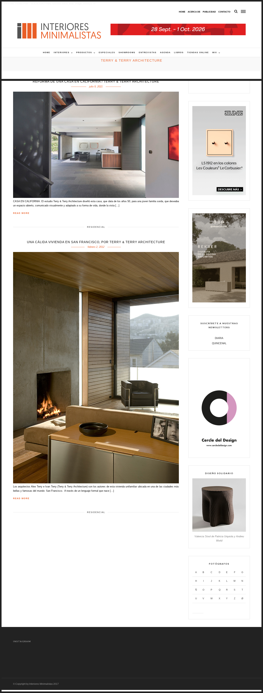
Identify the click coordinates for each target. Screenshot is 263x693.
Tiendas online (198, 52)
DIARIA (219, 338)
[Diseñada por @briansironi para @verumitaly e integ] (206, 656)
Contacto (224, 12)
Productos (84, 52)
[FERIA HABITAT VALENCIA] (178, 25)
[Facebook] (207, 85)
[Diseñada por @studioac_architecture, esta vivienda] (117, 656)
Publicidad (209, 12)
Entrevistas (148, 52)
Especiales (107, 52)
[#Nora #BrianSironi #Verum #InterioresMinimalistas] (236, 656)
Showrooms (127, 52)
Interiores (62, 52)
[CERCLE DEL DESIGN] (219, 451)
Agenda (165, 52)
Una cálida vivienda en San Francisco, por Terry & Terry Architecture (96, 242)
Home (182, 12)
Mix (214, 52)
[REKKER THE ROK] (219, 301)
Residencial (96, 227)
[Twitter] (215, 85)
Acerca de (194, 12)
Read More (21, 213)
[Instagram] (231, 85)
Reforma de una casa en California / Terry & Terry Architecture (96, 81)
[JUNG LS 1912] (219, 194)
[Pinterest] (223, 85)
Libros (179, 52)
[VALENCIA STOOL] (219, 530)
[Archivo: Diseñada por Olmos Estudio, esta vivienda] (27, 656)
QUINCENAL (219, 343)
